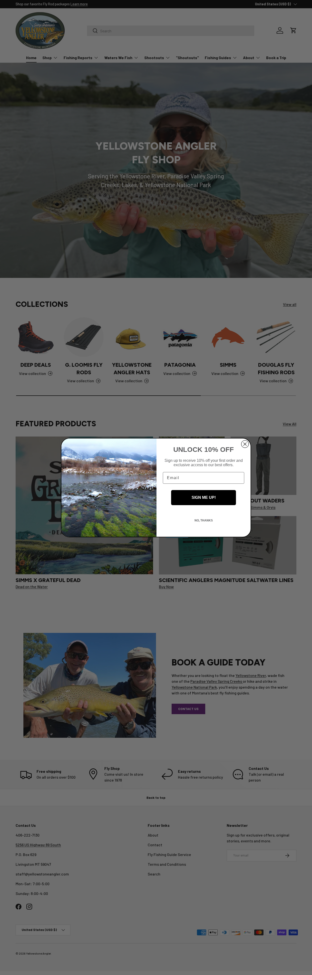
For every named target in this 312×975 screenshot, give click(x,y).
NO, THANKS (204, 520)
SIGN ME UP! (204, 497)
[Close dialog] (245, 444)
